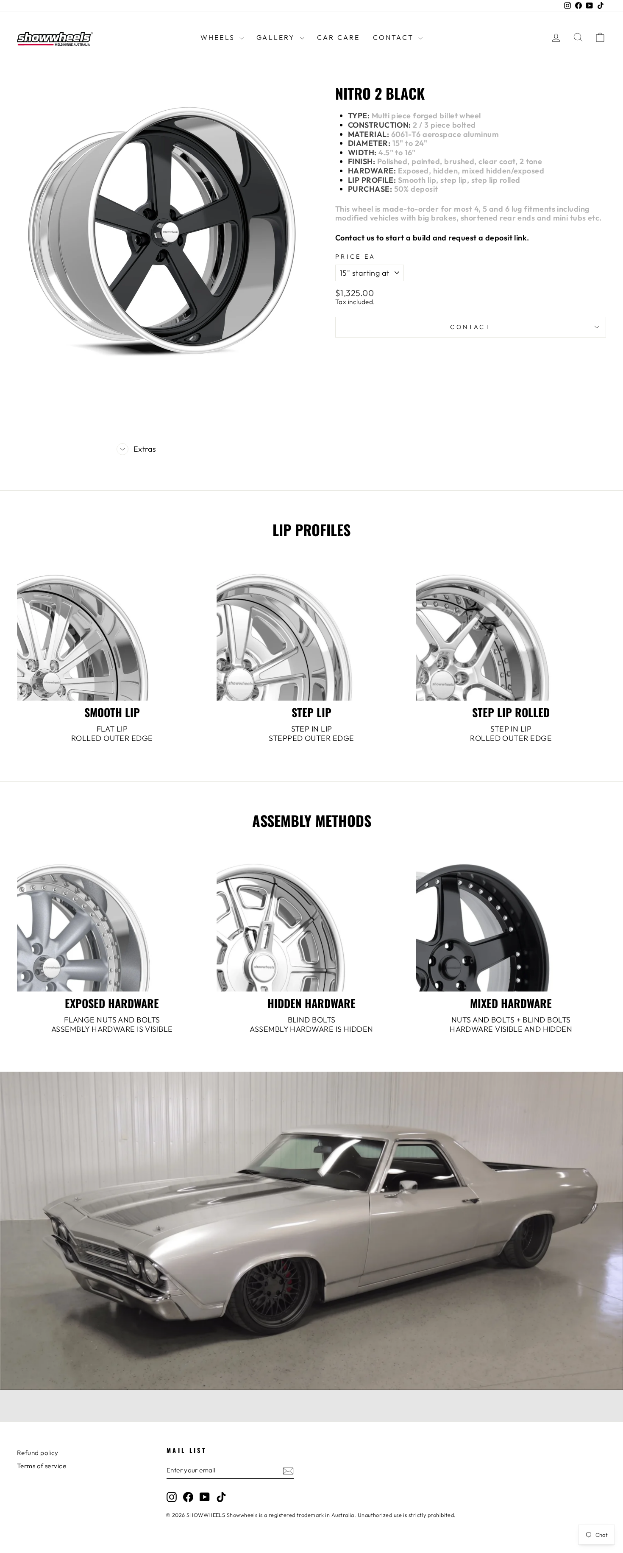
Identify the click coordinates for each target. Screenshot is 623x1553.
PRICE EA (355, 256)
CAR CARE (338, 37)
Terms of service (41, 1466)
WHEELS (218, 37)
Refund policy (37, 1453)
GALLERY (277, 37)
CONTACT (395, 37)
